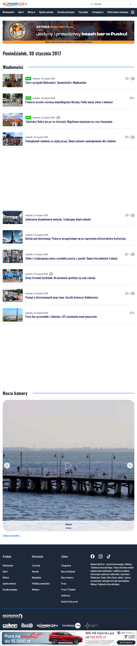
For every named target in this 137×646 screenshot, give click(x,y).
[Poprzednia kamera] (7, 466)
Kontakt (35, 571)
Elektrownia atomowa (117, 12)
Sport (21, 12)
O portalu (36, 565)
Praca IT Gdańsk (68, 589)
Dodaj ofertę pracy (69, 601)
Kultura (31, 12)
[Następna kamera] (130, 466)
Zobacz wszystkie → (12, 535)
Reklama (35, 589)
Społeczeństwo (46, 12)
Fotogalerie (97, 12)
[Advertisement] (68, 179)
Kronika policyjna (65, 12)
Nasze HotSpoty (68, 571)
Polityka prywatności (41, 583)
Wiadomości (8, 12)
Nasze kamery (67, 577)
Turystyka (83, 12)
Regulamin (36, 577)
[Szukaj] (130, 4)
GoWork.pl (65, 595)
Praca (63, 583)
